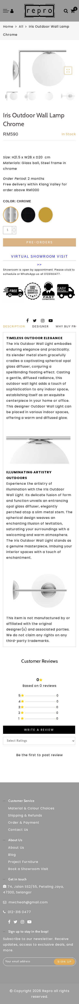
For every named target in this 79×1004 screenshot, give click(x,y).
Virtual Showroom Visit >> (39, 258)
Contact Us (18, 829)
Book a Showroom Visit (28, 869)
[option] (39, 68)
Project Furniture (23, 861)
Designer (40, 326)
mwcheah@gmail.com (28, 902)
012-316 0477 (19, 912)
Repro (47, 991)
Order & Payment (23, 822)
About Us (16, 847)
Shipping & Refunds (25, 815)
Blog (12, 854)
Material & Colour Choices (31, 808)
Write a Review (39, 730)
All (21, 26)
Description (14, 326)
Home (8, 26)
